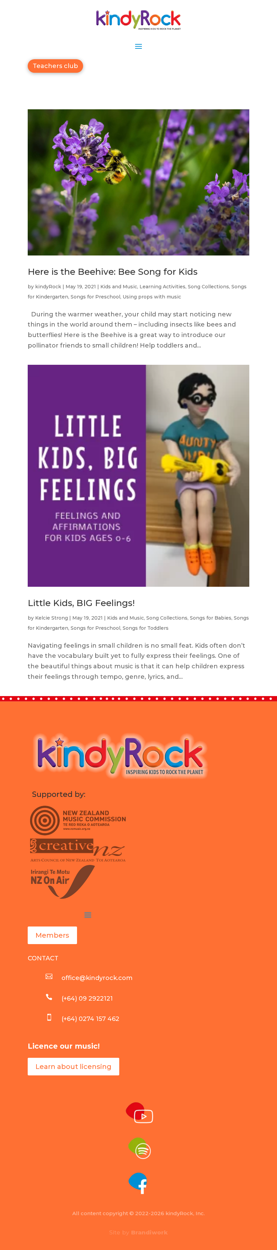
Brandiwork (149, 1232)
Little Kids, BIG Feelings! (81, 603)
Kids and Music (118, 287)
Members (52, 935)
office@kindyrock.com (96, 978)
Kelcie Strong (51, 618)
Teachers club (55, 66)
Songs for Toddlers (146, 628)
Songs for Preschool (95, 297)
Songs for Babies (210, 618)
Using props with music (152, 297)
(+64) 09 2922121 (87, 998)
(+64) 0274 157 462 (90, 1019)
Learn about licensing (73, 1067)
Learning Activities (162, 287)
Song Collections (208, 287)
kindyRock (48, 287)
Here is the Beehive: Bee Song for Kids (113, 271)
